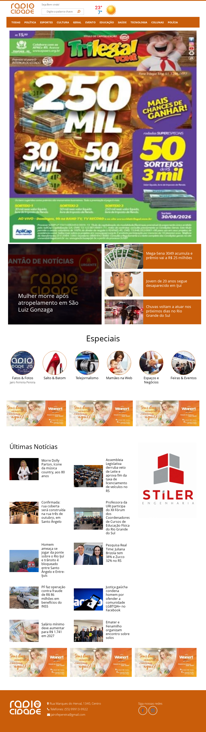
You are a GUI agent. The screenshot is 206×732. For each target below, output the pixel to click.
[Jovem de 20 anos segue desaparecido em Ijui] (124, 284)
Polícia (173, 22)
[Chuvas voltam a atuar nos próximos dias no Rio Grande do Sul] (124, 312)
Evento (90, 22)
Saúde (122, 22)
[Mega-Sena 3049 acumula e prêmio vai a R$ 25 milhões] (124, 256)
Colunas (157, 22)
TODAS (15, 22)
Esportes (46, 22)
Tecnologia (139, 22)
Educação (107, 22)
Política (30, 22)
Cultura (63, 22)
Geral (77, 22)
